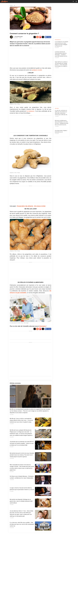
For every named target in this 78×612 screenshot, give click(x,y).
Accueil (11, 5)
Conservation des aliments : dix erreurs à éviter (31, 206)
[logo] (4, 1)
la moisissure (30, 111)
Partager (49, 37)
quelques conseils (37, 70)
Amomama (42, 326)
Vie (14, 5)
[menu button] (76, 1)
